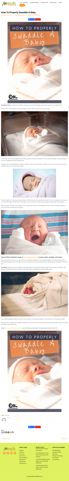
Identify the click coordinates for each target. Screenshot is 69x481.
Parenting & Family (53, 2)
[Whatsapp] (10, 432)
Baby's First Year (22, 15)
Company (60, 2)
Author (3, 415)
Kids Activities (25, 2)
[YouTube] (15, 453)
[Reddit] (4, 432)
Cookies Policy (22, 461)
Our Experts (21, 454)
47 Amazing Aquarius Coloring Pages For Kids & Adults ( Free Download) (42, 455)
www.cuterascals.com (30, 257)
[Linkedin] (6, 432)
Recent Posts (7, 415)
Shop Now (22, 5)
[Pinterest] (8, 432)
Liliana (8, 417)
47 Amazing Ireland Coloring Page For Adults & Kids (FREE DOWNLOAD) (42, 467)
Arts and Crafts (55, 459)
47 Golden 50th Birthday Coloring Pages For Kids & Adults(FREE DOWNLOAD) (43, 461)
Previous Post (5, 438)
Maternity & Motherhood (34, 15)
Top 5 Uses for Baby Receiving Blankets (14, 328)
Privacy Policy (22, 455)
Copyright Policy (22, 463)
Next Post (65, 438)
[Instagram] (13, 432)
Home (21, 2)
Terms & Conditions (23, 457)
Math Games (55, 454)
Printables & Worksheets (34, 2)
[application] (28, 3)
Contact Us (21, 452)
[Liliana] (4, 419)
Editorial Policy (22, 459)
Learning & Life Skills (44, 2)
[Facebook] (2, 432)
